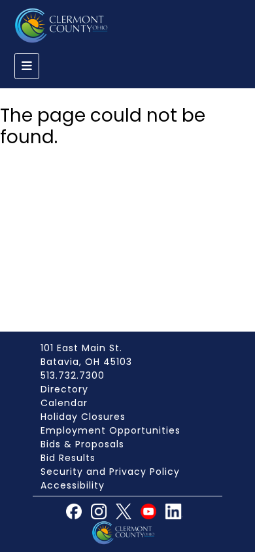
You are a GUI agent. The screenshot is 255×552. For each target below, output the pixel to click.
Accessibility (73, 485)
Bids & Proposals (82, 444)
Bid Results (68, 457)
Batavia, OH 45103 (86, 361)
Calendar (64, 402)
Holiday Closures (83, 416)
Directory (64, 389)
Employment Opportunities (110, 430)
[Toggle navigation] (26, 66)
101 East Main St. (81, 347)
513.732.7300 (73, 375)
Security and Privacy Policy (110, 471)
